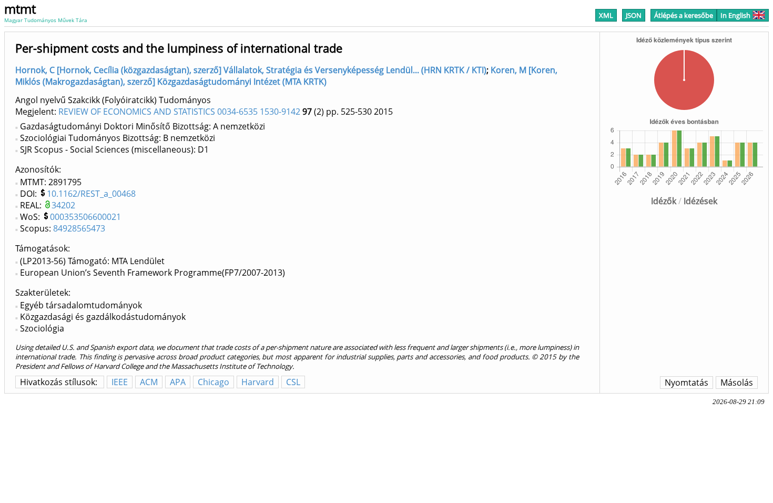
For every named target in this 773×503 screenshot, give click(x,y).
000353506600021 (85, 217)
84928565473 (79, 228)
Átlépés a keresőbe (683, 15)
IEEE (119, 382)
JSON (634, 15)
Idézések (700, 201)
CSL (293, 382)
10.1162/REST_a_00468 (91, 193)
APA (178, 382)
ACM (149, 382)
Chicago (213, 382)
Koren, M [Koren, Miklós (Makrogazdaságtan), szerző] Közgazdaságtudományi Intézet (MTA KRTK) (286, 75)
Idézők (663, 201)
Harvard (257, 382)
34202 (63, 205)
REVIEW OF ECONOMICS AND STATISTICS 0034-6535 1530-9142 (179, 111)
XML (606, 15)
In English (735, 15)
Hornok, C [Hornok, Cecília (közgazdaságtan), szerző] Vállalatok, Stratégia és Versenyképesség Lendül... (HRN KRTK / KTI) (250, 70)
